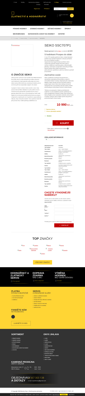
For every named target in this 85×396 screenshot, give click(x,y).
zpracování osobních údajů (66, 221)
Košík (72, 15)
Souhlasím (63, 394)
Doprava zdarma (50, 109)
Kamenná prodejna (34, 2)
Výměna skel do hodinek (40, 305)
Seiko (59, 51)
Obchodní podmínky (50, 349)
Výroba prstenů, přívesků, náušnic (42, 299)
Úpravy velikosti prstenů (40, 303)
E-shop (57, 2)
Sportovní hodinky (34, 38)
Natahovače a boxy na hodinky (20, 348)
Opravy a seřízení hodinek (40, 296)
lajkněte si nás (20, 323)
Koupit (64, 123)
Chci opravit (16, 281)
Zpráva (46, 215)
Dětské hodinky (16, 342)
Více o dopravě (39, 280)
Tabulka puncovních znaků (52, 355)
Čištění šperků (37, 301)
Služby (23, 2)
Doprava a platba (49, 351)
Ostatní (14, 349)
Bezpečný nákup (49, 353)
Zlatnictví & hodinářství (28, 16)
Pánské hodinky (23, 38)
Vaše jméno (46, 206)
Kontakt (46, 4)
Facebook (13, 317)
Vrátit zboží (48, 359)
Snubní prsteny (67, 2)
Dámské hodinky (16, 340)
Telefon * (46, 213)
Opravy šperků (37, 297)
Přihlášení (47, 8)
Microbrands (15, 346)
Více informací (51, 130)
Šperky (14, 344)
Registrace (37, 8)
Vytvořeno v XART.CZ (54, 391)
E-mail (45, 210)
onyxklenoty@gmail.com (67, 21)
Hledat (70, 9)
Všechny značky (42, 262)
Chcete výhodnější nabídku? (53, 111)
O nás (15, 2)
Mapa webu (47, 357)
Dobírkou (14, 299)
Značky (38, 4)
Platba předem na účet (18, 296)
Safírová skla (47, 2)
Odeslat (65, 225)
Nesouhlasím (71, 394)
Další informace (55, 394)
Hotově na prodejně (17, 297)
